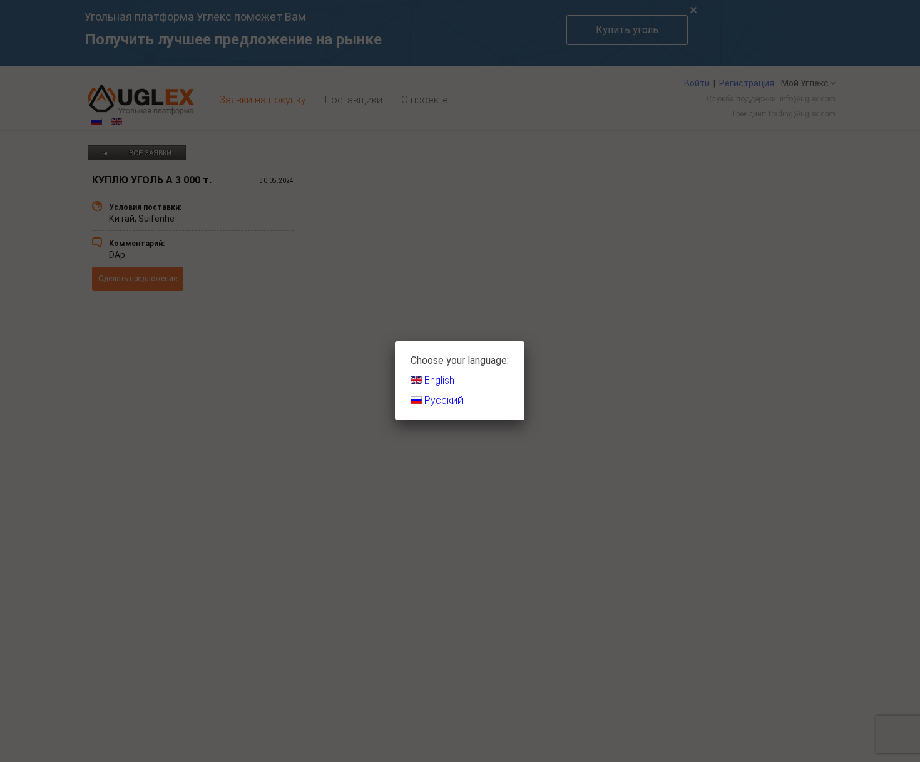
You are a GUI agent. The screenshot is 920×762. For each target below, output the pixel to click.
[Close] (524, 341)
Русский (442, 400)
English (438, 380)
